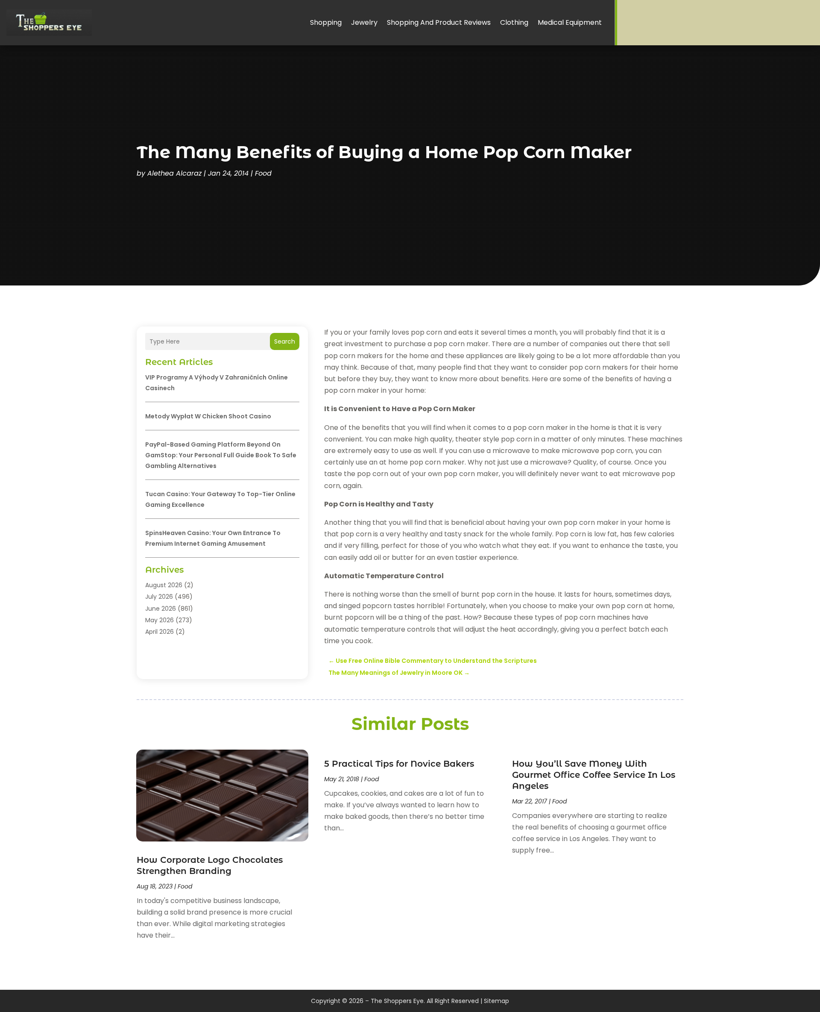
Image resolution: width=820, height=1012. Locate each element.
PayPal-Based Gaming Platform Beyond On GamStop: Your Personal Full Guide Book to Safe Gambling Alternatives (220, 455)
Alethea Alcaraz (174, 173)
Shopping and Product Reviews (439, 22)
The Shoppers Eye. (398, 1001)
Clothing (514, 22)
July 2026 (159, 596)
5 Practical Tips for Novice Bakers (399, 764)
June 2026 (160, 608)
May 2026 (159, 620)
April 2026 (159, 631)
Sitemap (496, 1001)
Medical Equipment (570, 22)
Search (284, 341)
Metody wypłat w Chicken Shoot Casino (208, 416)
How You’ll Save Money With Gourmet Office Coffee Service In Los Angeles (593, 775)
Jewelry (364, 22)
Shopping (326, 22)
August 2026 (163, 585)
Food (263, 173)
